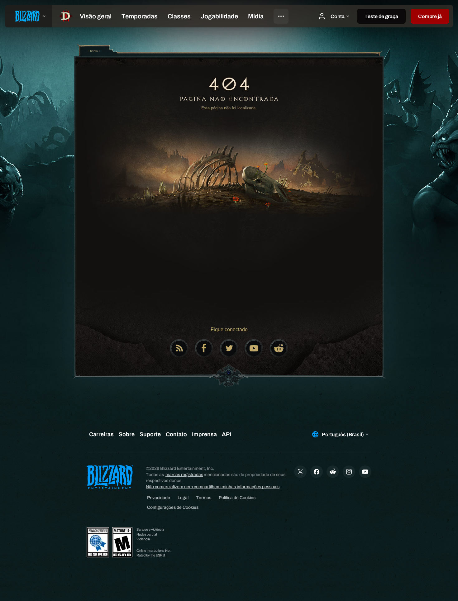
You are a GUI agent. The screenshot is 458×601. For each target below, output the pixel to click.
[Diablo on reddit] (279, 348)
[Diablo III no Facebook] (204, 348)
